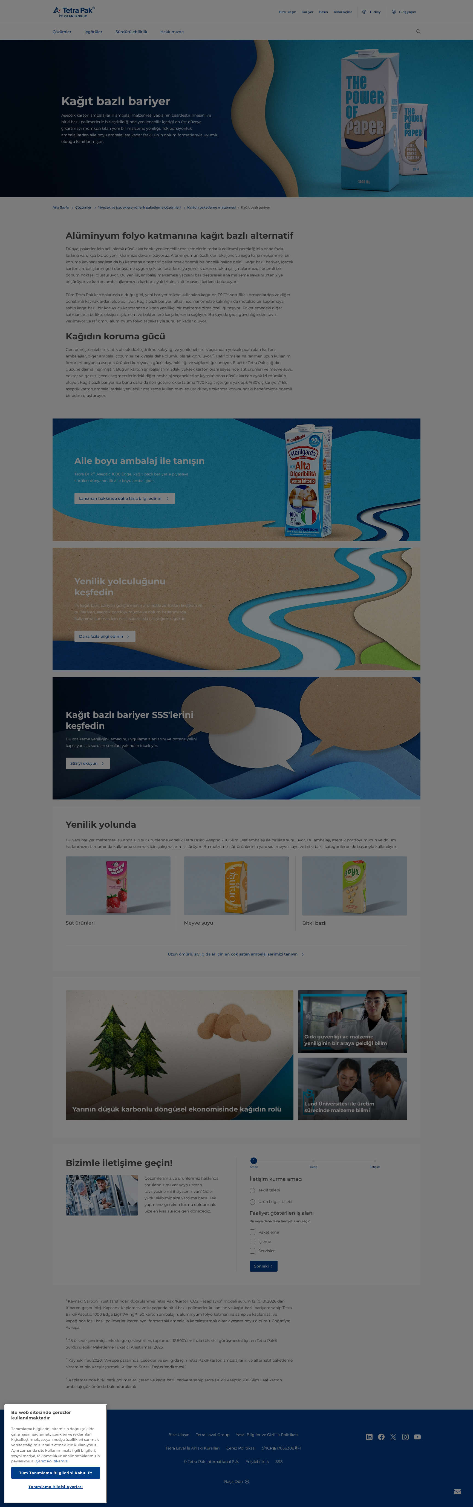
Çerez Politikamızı (52, 1461)
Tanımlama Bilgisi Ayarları (55, 1487)
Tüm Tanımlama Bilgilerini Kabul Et (55, 1472)
